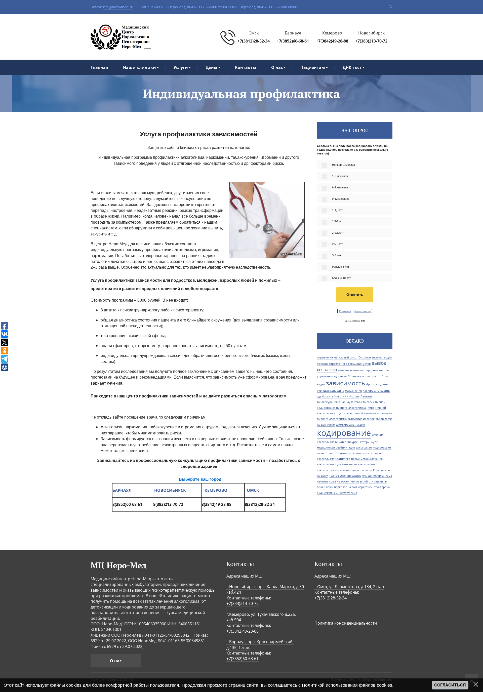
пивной (380, 402)
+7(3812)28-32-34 (253, 41)
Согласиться (450, 685)
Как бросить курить (376, 390)
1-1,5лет (337, 210)
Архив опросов (362, 311)
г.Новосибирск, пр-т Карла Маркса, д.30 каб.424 (265, 589)
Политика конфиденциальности (345, 623)
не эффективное (348, 481)
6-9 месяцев (340, 187)
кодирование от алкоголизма (337, 492)
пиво (371, 408)
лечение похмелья (351, 370)
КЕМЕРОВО (216, 490)
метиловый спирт (345, 357)
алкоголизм (364, 447)
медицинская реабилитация (336, 447)
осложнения (353, 390)
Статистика (342, 459)
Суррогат (364, 357)
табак (358, 402)
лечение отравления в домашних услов (344, 363)
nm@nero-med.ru (118, 7)
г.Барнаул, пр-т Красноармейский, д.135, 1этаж (260, 644)
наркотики (365, 487)
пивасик (368, 402)
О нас (116, 661)
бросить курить (377, 384)
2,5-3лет (337, 244)
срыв (332, 481)
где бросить (325, 396)
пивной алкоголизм (366, 413)
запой (364, 481)
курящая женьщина (330, 390)
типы (351, 453)
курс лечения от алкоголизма (355, 464)
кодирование (344, 432)
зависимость (345, 383)
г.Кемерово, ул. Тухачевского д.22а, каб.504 (261, 617)
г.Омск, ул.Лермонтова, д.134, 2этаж (349, 586)
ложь (329, 487)
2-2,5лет (337, 232)
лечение (322, 481)
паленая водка (382, 357)
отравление (325, 357)
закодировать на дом (350, 424)
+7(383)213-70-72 (371, 41)
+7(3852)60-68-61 (293, 41)
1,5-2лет (337, 221)
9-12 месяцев (340, 198)
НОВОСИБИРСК (171, 490)
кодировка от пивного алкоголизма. (342, 408)
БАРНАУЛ (122, 490)
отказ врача (382, 487)
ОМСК (254, 490)
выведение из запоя (361, 419)
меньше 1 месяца (343, 164)
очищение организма (377, 475)
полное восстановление (345, 475)
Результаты (345, 311)
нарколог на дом (345, 487)
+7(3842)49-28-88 (332, 41)
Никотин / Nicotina (346, 396)
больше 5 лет (340, 266)
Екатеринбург (368, 442)
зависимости (364, 453)
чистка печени (362, 470)
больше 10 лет (341, 277)
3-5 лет (336, 255)
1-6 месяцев (340, 176)
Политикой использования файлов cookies (347, 685)
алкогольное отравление (334, 470)
